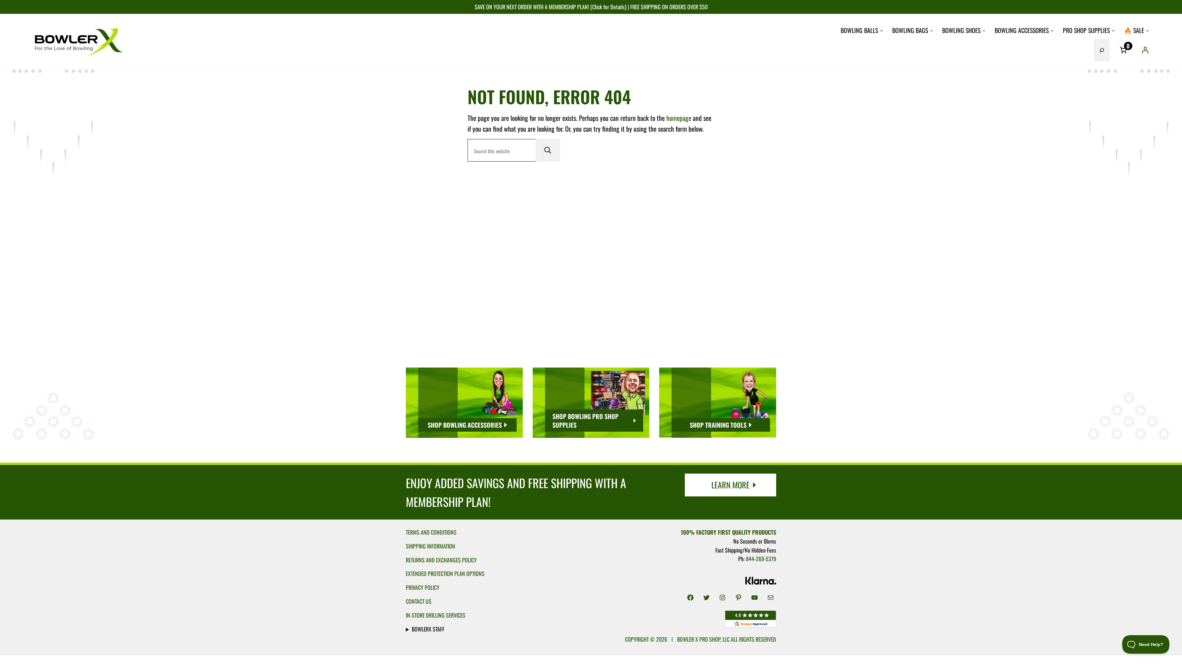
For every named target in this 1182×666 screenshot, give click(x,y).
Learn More (730, 485)
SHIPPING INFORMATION (430, 546)
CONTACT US (418, 601)
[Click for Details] (607, 6)
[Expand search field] (1102, 50)
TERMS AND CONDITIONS (431, 532)
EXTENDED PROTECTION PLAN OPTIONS (445, 573)
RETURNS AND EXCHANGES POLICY (441, 560)
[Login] (1145, 50)
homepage (678, 118)
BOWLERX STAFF (428, 629)
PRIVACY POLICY (422, 587)
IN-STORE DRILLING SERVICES (435, 615)
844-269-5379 (761, 558)
